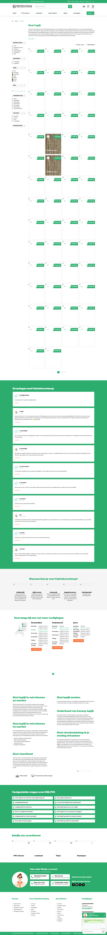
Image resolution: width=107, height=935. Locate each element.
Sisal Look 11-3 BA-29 (87, 257)
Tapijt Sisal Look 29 (86, 107)
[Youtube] (76, 884)
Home (12, 21)
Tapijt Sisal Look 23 (69, 257)
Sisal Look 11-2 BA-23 (53, 343)
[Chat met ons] (53, 877)
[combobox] (51, 6)
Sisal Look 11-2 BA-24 (87, 65)
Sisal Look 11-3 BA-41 (53, 236)
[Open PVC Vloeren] (30, 13)
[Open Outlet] (92, 13)
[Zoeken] (70, 6)
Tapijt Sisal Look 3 (35, 214)
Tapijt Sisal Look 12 (52, 193)
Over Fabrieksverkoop (39, 899)
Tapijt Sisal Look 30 (86, 86)
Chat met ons (59, 876)
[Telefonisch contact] (32, 877)
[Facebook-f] (73, 884)
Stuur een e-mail (39, 882)
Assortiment (61, 899)
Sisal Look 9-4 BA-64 (70, 300)
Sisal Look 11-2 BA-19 (53, 86)
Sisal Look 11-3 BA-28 (36, 236)
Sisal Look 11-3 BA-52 (87, 129)
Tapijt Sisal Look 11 (69, 193)
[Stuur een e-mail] (32, 883)
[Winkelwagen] (84, 7)
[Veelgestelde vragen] (53, 883)
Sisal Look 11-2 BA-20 (36, 343)
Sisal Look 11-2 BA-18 (36, 321)
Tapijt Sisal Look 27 (69, 129)
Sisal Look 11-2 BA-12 (70, 236)
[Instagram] (80, 884)
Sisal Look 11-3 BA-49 (36, 172)
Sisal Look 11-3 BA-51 (70, 86)
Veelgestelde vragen (61, 882)
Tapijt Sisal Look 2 (35, 65)
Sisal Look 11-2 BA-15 (87, 214)
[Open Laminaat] (42, 13)
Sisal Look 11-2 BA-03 (36, 257)
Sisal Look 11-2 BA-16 (36, 86)
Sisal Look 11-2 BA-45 (53, 107)
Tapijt (16, 21)
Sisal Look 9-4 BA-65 (53, 257)
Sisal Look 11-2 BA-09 (36, 364)
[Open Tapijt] (67, 13)
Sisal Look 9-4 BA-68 (53, 364)
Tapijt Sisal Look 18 (52, 129)
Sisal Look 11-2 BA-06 (36, 300)
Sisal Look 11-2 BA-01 (70, 343)
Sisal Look (67, 150)
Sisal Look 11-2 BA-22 (87, 150)
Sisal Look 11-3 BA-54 (70, 65)
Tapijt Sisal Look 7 (52, 172)
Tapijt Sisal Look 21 (35, 107)
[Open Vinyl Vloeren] (57, 13)
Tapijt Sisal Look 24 (52, 65)
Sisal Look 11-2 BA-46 (36, 150)
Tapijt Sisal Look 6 (86, 172)
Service (15, 899)
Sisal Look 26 (85, 321)
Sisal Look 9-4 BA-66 (70, 214)
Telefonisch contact (40, 876)
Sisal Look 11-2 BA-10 (87, 193)
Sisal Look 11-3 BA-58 (36, 193)
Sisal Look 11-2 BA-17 (36, 129)
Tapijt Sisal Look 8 (52, 150)
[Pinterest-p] (83, 884)
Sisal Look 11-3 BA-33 (36, 279)
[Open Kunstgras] (81, 13)
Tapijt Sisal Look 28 (52, 279)
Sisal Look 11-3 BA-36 (87, 343)
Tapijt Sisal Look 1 (86, 236)
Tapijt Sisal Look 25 (52, 214)
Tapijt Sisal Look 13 (69, 172)
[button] (53, 674)
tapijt (79, 746)
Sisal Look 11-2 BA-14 (70, 321)
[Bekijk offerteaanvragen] (88, 7)
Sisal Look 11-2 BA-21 (87, 300)
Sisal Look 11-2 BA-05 (87, 279)
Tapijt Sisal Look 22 (52, 300)
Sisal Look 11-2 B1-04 (70, 279)
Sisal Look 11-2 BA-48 (70, 107)
